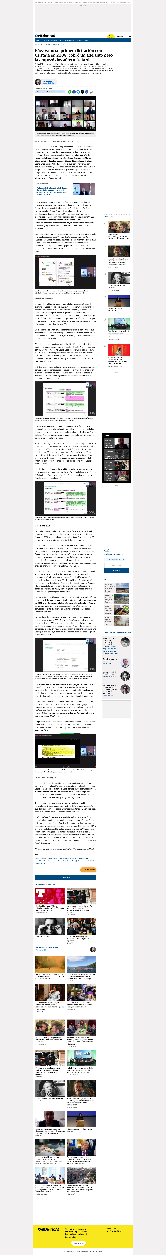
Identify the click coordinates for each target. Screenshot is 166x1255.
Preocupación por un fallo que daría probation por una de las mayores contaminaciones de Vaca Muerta (110, 588)
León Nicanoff (71, 1194)
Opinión (61, 40)
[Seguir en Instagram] (115, 1231)
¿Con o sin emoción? (43, 936)
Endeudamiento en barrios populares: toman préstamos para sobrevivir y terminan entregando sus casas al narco (80, 1188)
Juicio (54, 861)
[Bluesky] (78, 92)
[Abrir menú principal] (130, 36)
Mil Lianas (79, 40)
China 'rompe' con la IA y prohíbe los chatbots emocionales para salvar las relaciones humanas (117, 360)
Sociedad (54, 40)
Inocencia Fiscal (114, 2)
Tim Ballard (75, 2)
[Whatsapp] (69, 92)
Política (38, 40)
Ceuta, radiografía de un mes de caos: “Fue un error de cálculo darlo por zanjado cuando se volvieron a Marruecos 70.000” (49, 1188)
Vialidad (43, 858)
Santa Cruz (47, 861)
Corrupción (61, 861)
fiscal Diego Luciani (40, 863)
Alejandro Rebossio (72, 1074)
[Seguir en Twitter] (108, 1231)
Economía (46, 40)
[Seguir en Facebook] (110, 1231)
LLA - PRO (108, 2)
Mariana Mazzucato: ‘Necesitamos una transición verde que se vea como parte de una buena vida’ (109, 610)
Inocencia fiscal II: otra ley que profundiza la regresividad (47, 1158)
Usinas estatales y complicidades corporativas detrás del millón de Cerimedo (48, 1039)
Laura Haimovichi (40, 939)
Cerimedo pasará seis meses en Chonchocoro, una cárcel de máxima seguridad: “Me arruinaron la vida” (50, 1131)
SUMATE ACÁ (78, 1243)
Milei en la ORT (50, 2)
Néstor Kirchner (83, 858)
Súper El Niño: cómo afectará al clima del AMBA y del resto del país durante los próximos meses (109, 621)
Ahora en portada (41, 1016)
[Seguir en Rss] (121, 1231)
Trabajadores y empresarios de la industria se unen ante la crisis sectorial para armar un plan (80, 1070)
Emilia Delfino (47, 81)
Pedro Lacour (71, 915)
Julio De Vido (88, 861)
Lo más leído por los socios (45, 884)
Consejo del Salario (68, 2)
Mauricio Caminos (72, 1046)
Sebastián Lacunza (40, 1044)
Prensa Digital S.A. (69, 1251)
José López (79, 861)
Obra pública (70, 861)
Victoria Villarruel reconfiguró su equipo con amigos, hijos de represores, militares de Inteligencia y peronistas (49, 1005)
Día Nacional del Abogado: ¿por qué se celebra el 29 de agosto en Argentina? (81, 938)
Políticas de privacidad (82, 1251)
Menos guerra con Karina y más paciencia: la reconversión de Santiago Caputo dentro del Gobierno (79, 909)
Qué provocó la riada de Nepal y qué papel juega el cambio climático (109, 599)
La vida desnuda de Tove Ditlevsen (49, 1098)
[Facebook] (74, 92)
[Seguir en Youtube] (118, 1231)
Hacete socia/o (111, 36)
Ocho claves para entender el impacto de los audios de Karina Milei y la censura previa (79, 1004)
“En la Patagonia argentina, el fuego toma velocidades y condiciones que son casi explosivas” (49, 976)
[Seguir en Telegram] (112, 1231)
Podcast (86, 40)
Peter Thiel (61, 2)
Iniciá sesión (120, 36)
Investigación (69, 40)
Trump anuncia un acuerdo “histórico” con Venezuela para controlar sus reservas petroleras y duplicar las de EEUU (80, 1160)
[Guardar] (91, 92)
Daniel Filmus (70, 1131)
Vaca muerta (102, 2)
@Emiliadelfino (42, 950)
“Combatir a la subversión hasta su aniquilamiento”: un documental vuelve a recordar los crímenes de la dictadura (110, 454)
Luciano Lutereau (122, 2)
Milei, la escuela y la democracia (79, 1129)
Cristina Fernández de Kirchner (67, 858)
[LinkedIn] (86, 92)
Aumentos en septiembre (93, 2)
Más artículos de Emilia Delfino (46, 948)
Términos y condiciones (96, 1251)
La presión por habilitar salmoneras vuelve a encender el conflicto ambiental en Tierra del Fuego (81, 976)
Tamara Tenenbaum (41, 912)
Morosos (56, 2)
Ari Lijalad (85, 2)
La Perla (80, 2)
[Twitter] (82, 92)
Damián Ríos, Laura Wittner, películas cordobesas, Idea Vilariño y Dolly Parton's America (49, 908)
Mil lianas (129, 2)
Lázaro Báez (38, 861)
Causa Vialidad (52, 858)
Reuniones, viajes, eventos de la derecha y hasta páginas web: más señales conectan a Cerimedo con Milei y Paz (80, 1040)
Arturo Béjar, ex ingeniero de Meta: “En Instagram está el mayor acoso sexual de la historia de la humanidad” (80, 1101)
